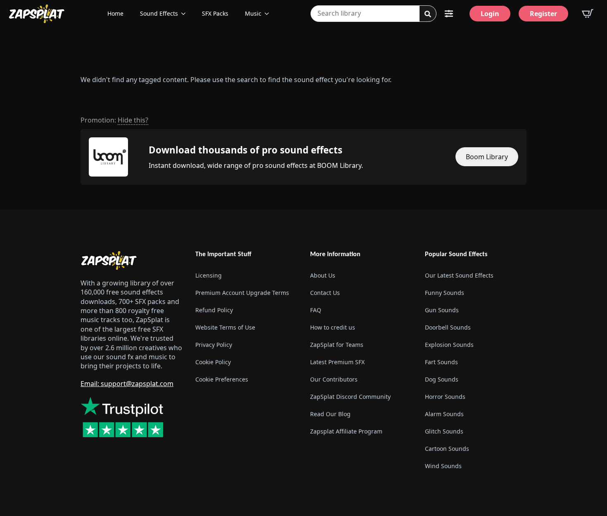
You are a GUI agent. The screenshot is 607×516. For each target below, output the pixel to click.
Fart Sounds (441, 362)
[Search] (428, 14)
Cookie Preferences (221, 379)
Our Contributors (334, 379)
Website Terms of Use (225, 327)
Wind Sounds (443, 466)
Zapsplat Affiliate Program (346, 431)
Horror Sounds (445, 397)
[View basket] (587, 13)
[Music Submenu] (269, 13)
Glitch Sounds (444, 431)
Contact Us (325, 293)
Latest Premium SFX (337, 362)
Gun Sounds (442, 310)
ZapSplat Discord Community (350, 397)
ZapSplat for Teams (336, 345)
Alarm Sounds (444, 414)
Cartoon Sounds (447, 448)
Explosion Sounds (449, 345)
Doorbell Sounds (448, 327)
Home (115, 13)
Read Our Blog (330, 414)
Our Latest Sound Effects (459, 275)
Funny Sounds (444, 293)
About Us (322, 275)
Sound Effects (159, 13)
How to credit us (332, 327)
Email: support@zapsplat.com (127, 383)
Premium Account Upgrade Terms (242, 293)
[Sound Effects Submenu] (186, 13)
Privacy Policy (213, 345)
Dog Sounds (441, 379)
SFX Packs (215, 13)
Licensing (208, 275)
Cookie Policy (213, 362)
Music (253, 13)
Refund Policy (214, 310)
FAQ (315, 310)
